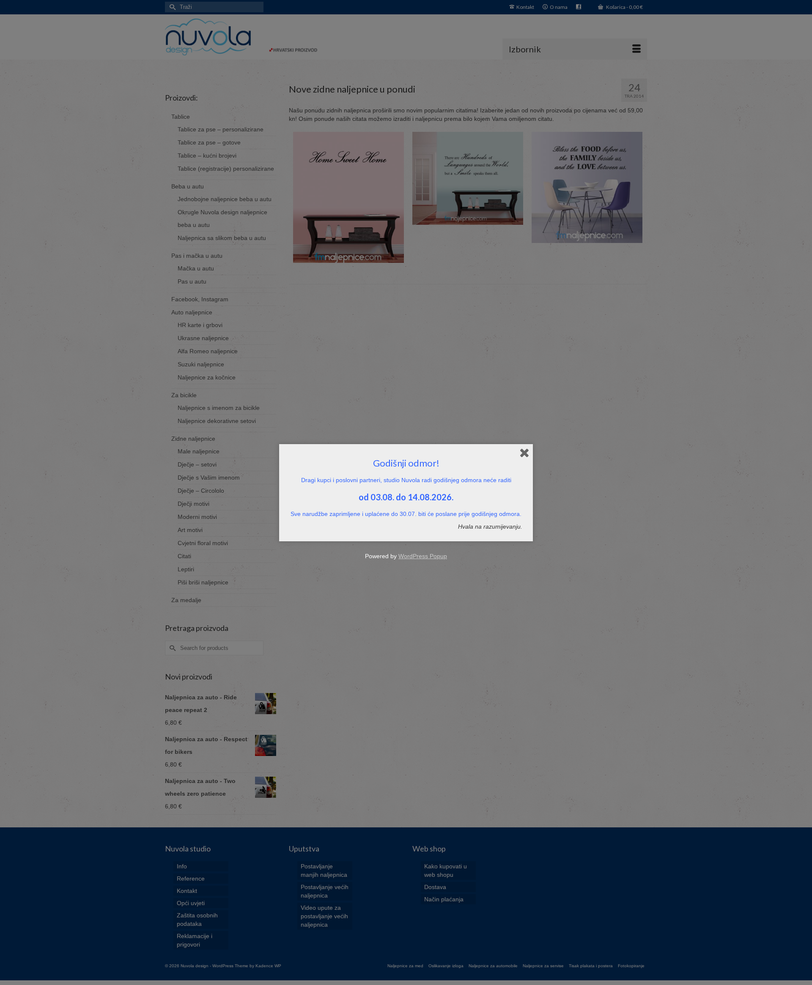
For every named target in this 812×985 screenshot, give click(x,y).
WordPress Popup (422, 556)
